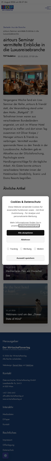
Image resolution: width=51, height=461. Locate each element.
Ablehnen (25, 240)
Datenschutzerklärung (29, 225)
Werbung (27, 249)
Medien (40, 249)
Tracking (14, 249)
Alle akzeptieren (25, 233)
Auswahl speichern (25, 258)
